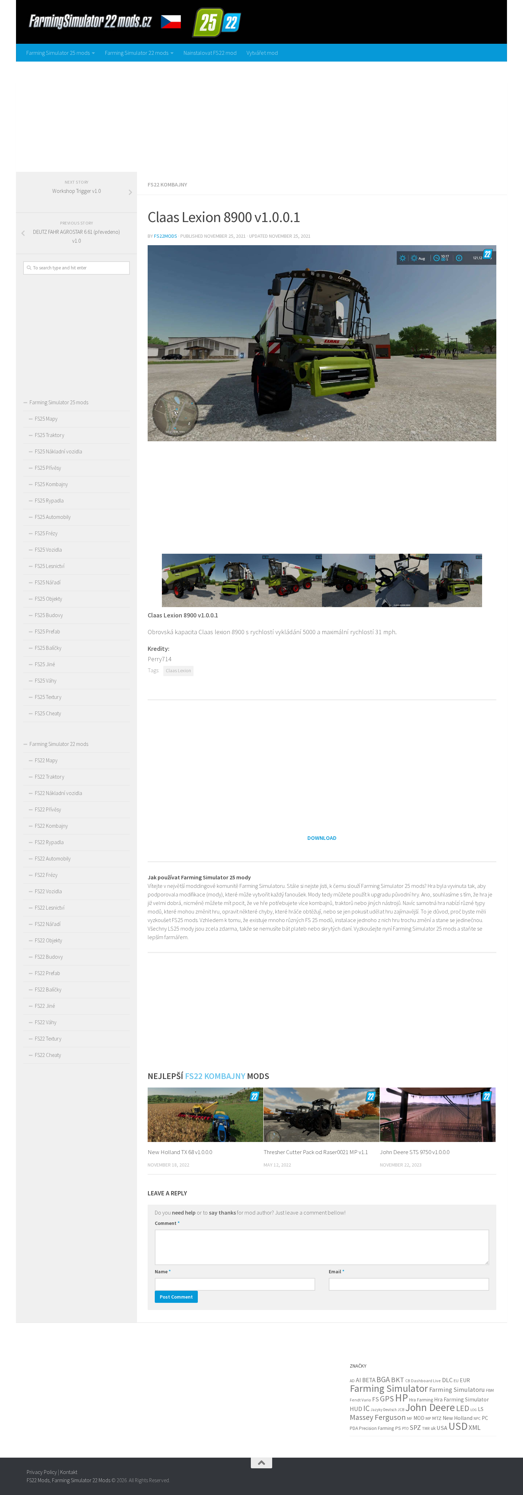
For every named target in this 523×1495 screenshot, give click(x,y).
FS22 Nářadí (47, 924)
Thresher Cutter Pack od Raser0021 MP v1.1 (316, 1152)
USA (442, 1428)
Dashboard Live (426, 1380)
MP (428, 1418)
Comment (167, 1223)
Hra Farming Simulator (461, 1399)
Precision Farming (376, 1428)
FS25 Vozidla (48, 549)
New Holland (457, 1418)
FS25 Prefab (47, 631)
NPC (477, 1418)
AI (358, 1380)
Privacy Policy (42, 1472)
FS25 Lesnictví (49, 566)
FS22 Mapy (46, 760)
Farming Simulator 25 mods (58, 52)
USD (457, 1426)
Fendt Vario (360, 1399)
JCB (401, 1409)
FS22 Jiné (45, 1005)
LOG (473, 1409)
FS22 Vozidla (48, 891)
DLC (447, 1380)
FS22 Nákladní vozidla (58, 793)
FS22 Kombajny (167, 184)
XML (475, 1427)
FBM (490, 1390)
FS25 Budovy (49, 615)
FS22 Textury (48, 1038)
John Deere (430, 1407)
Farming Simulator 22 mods (136, 52)
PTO (405, 1428)
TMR (426, 1428)
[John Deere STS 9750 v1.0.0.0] (438, 1115)
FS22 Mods (38, 1479)
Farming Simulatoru (457, 1389)
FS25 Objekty (48, 598)
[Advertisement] (261, 115)
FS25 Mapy (46, 418)
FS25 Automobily (53, 517)
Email (336, 1271)
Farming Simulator (389, 1388)
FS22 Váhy (46, 1022)
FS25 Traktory (49, 435)
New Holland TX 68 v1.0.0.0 (180, 1152)
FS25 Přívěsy (48, 467)
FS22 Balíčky (48, 989)
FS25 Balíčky (48, 647)
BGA (383, 1379)
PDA (354, 1428)
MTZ (437, 1418)
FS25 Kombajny (51, 484)
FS (375, 1399)
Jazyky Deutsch (384, 1409)
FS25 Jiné (45, 664)
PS (398, 1428)
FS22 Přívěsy (48, 809)
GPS (387, 1399)
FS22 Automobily (53, 858)
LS (481, 1409)
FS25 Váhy (46, 680)
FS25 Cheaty (48, 713)
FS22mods (165, 236)
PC (485, 1418)
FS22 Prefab (47, 973)
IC (366, 1408)
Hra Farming (421, 1400)
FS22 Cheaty (48, 1055)
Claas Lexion (178, 671)
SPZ (415, 1427)
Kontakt (68, 1472)
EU (456, 1380)
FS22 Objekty (48, 940)
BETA (368, 1380)
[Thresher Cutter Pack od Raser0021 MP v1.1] (321, 1115)
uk (433, 1428)
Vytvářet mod (262, 52)
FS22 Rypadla (49, 842)
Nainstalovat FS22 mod (210, 52)
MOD (418, 1418)
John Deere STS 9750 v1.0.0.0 (414, 1152)
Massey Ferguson (378, 1417)
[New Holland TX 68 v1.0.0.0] (205, 1115)
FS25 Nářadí (47, 582)
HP (401, 1397)
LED (462, 1408)
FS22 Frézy (46, 875)
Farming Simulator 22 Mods (81, 1479)
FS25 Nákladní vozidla (58, 451)
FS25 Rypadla (49, 500)
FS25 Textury (48, 697)
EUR (465, 1380)
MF (409, 1418)
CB (407, 1380)
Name (163, 1271)
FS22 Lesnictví (49, 907)
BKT (397, 1379)
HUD (356, 1409)
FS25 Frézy (46, 533)
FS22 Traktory (49, 776)
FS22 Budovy (49, 956)
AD (352, 1380)
